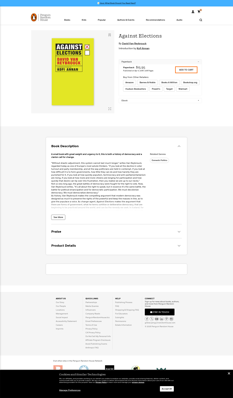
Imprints (59, 329)
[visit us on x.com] (152, 319)
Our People (61, 306)
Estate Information (123, 325)
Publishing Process (123, 302)
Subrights (119, 317)
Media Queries (92, 306)
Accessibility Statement (66, 321)
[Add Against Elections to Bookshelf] (109, 34)
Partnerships (91, 302)
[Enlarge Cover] (109, 108)
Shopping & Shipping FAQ (127, 310)
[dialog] (116, 384)
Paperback (160, 61)
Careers (59, 325)
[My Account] (193, 10)
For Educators (121, 313)
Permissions (120, 321)
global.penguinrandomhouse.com (160, 322)
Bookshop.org (190, 82)
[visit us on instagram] (171, 319)
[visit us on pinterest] (167, 319)
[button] (67, 19)
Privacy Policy (91, 329)
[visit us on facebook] (147, 319)
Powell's (156, 88)
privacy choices (138, 382)
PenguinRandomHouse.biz (97, 317)
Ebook (160, 100)
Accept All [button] (167, 388)
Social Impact (62, 317)
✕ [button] (229, 373)
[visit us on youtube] (157, 319)
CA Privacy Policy (92, 332)
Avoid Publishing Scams (96, 344)
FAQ (117, 306)
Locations (60, 310)
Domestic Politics (159, 160)
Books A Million (169, 82)
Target (169, 88)
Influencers (90, 310)
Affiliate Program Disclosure (97, 340)
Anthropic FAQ (92, 347)
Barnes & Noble (147, 82)
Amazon (129, 82)
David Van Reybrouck (134, 43)
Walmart (183, 88)
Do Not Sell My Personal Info (98, 336)
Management (62, 313)
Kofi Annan (143, 48)
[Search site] (201, 19)
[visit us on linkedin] (162, 319)
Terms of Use (91, 325)
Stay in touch (160, 312)
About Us (61, 298)
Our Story (60, 302)
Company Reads (92, 313)
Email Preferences (93, 321)
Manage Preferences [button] (69, 390)
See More (58, 217)
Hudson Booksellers (135, 88)
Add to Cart (186, 69)
